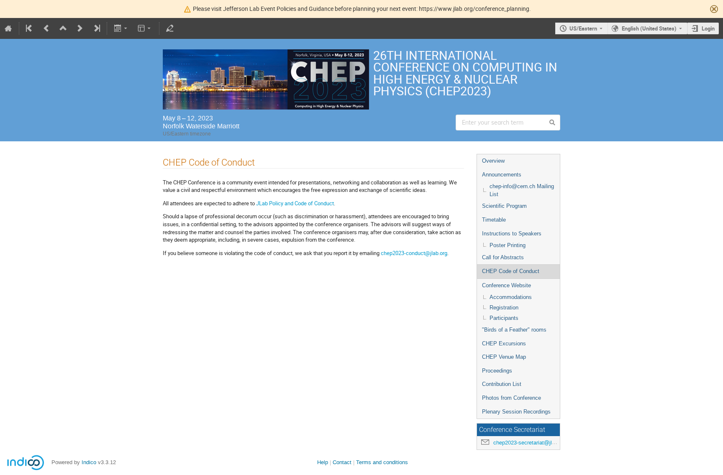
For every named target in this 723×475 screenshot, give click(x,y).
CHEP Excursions (504, 343)
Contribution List (501, 384)
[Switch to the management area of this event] (170, 28)
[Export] (121, 28)
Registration (504, 307)
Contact (342, 462)
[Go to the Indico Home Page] (8, 28)
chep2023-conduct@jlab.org (414, 253)
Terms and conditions (382, 462)
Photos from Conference (511, 398)
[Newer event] (80, 28)
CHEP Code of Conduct (510, 271)
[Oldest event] (29, 28)
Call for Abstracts (503, 257)
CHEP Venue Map (504, 357)
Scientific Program (504, 206)
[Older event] (46, 28)
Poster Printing (508, 245)
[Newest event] (96, 28)
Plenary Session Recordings (516, 412)
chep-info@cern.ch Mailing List (522, 190)
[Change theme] (145, 28)
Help (322, 462)
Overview (493, 161)
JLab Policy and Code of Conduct (295, 203)
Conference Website (506, 285)
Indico (89, 462)
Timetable (494, 220)
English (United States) (649, 28)
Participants (504, 318)
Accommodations (511, 297)
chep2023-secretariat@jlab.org (530, 442)
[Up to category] (63, 28)
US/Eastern (583, 28)
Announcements (501, 174)
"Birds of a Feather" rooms (514, 330)
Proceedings (497, 371)
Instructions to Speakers (511, 233)
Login (708, 28)
